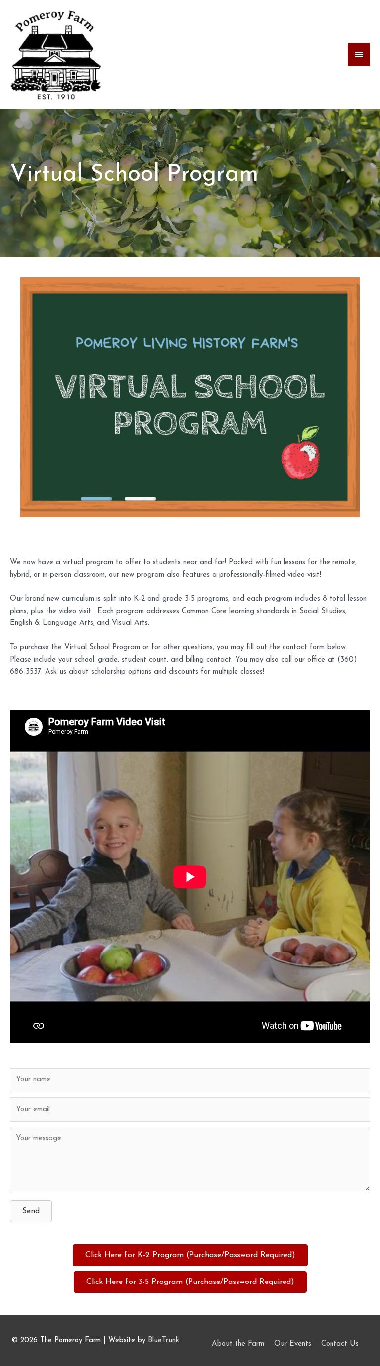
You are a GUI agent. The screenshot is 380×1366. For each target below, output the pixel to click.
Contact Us (340, 1344)
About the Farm (238, 1344)
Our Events (292, 1344)
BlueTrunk (163, 1340)
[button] (31, 1211)
